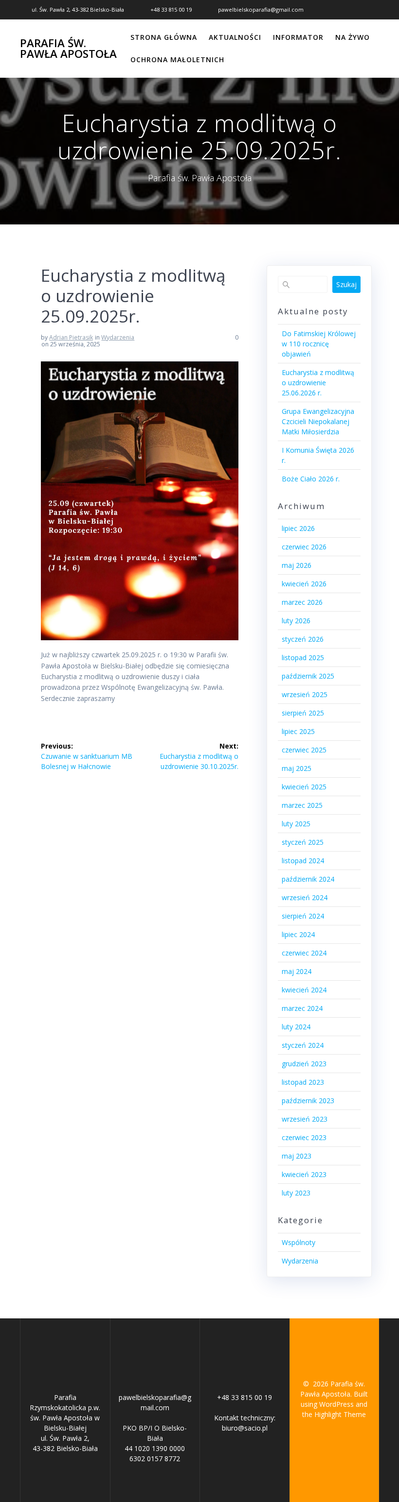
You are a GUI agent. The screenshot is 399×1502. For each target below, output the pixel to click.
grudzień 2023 (304, 1063)
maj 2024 (296, 971)
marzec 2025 (302, 805)
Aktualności (235, 37)
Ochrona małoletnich (177, 59)
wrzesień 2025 (304, 694)
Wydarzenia (117, 337)
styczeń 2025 (303, 842)
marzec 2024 (302, 1008)
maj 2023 (296, 1156)
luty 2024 (296, 1026)
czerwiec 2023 (304, 1137)
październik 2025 (308, 676)
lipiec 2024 (298, 934)
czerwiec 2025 (304, 749)
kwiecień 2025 (304, 786)
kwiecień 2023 (304, 1174)
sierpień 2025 (303, 712)
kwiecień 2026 (304, 583)
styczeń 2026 (303, 639)
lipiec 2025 (298, 731)
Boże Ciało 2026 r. (311, 478)
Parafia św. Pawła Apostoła (68, 49)
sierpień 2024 (303, 916)
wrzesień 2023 (304, 1119)
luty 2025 (296, 823)
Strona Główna (163, 37)
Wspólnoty (298, 1242)
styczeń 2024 (303, 1045)
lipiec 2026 (298, 528)
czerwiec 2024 (304, 952)
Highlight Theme (340, 1414)
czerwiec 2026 (304, 546)
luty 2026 (296, 620)
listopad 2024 (303, 860)
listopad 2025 (303, 657)
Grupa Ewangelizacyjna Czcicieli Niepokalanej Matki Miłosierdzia (318, 421)
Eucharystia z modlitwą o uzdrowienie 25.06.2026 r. (318, 382)
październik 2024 (308, 879)
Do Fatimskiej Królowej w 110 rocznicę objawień (319, 343)
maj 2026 (296, 565)
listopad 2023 (303, 1082)
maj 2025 (296, 768)
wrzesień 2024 (304, 897)
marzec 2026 (302, 602)
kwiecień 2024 (304, 989)
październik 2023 (308, 1100)
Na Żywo (352, 37)
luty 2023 (296, 1192)
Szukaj (346, 284)
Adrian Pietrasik (71, 337)
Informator (298, 37)
